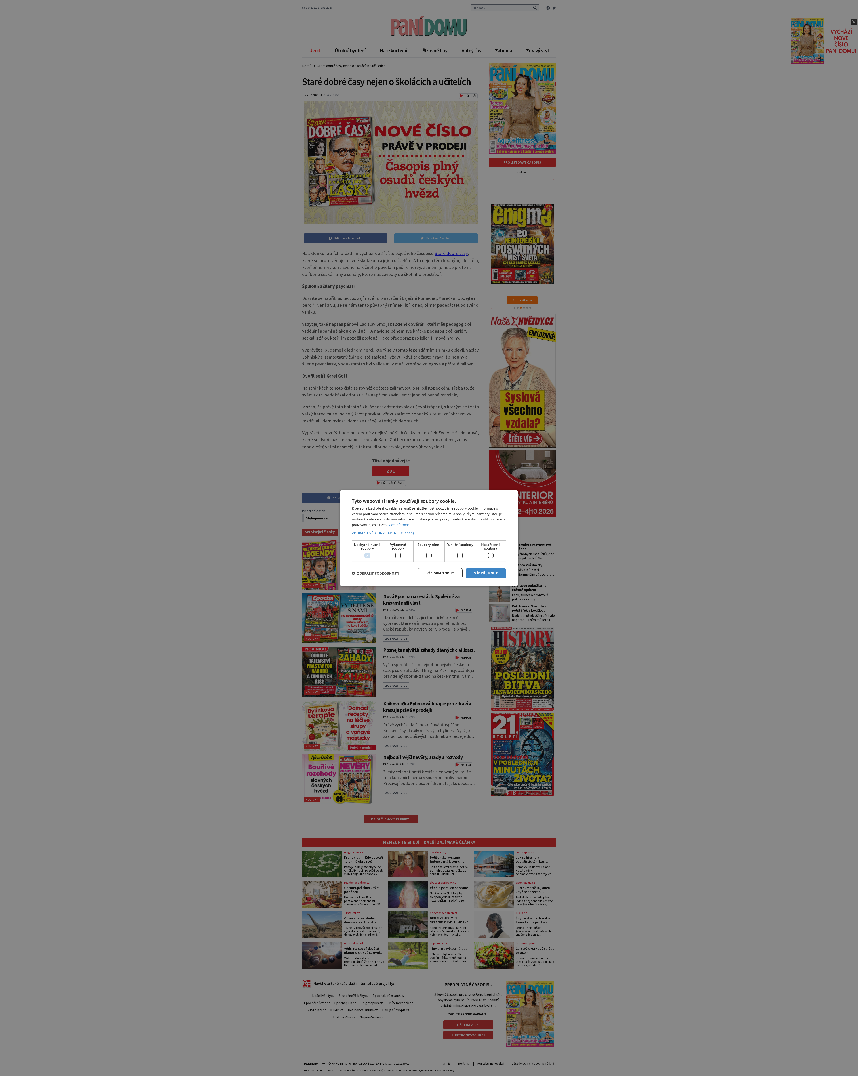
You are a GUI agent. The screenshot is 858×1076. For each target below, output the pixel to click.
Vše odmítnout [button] (440, 573)
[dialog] (429, 538)
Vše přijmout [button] (486, 573)
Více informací (399, 524)
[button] (429, 533)
